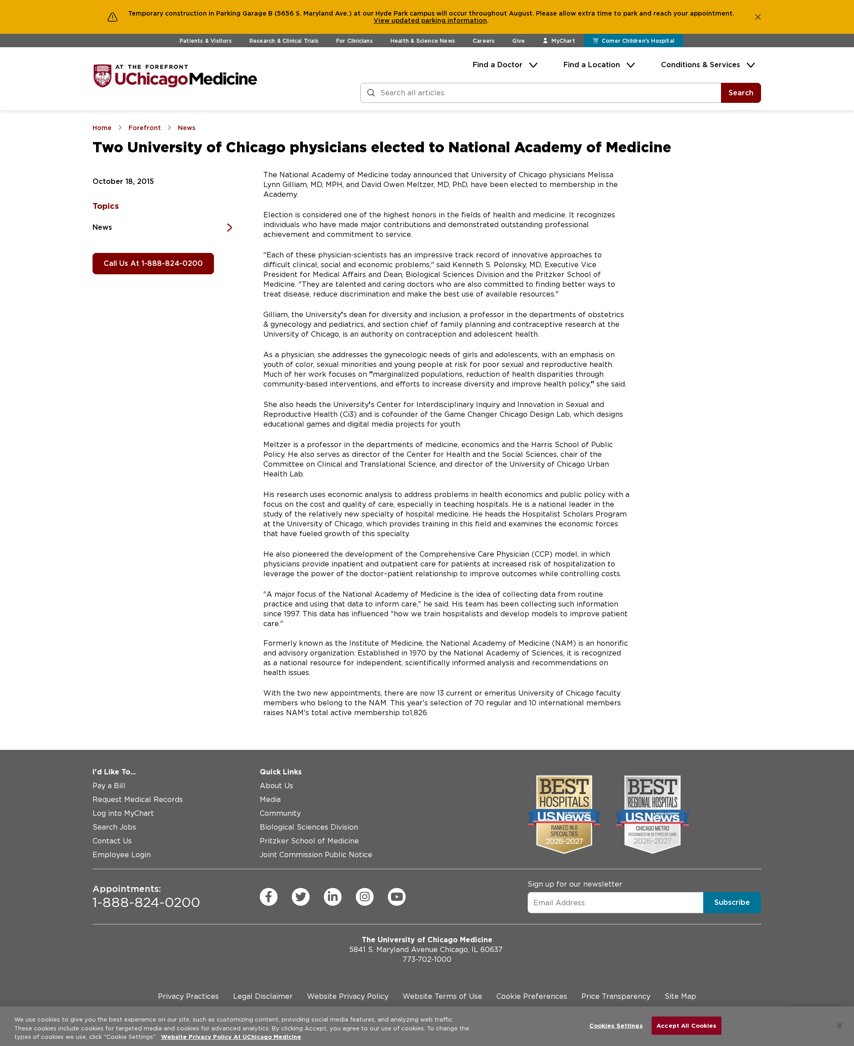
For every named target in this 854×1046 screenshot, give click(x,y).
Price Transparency (615, 996)
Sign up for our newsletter (575, 884)
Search (741, 93)
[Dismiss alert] (757, 16)
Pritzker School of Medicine (309, 841)
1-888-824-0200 (146, 896)
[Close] (840, 1025)
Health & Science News (423, 40)
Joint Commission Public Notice (316, 855)
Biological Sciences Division (309, 827)
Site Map (680, 996)
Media (270, 799)
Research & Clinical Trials (284, 40)
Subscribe (732, 902)
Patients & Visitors (206, 40)
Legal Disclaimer (263, 996)
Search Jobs (114, 827)
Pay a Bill (109, 785)
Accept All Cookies (686, 1025)
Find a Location (592, 65)
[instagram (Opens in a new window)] (365, 897)
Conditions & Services (700, 65)
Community (280, 813)
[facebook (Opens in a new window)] (269, 897)
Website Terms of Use (442, 996)
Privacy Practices (188, 996)
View (382, 20)
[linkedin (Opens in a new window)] (333, 897)
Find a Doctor (498, 65)
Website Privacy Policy (347, 996)
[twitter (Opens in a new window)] (301, 897)
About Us (276, 785)
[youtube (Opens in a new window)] (397, 897)
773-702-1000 (427, 959)
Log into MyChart (123, 813)
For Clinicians (354, 40)
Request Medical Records (138, 799)
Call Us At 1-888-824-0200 (153, 263)
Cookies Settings (616, 1025)
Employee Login (122, 855)
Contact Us (112, 841)
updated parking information (439, 20)
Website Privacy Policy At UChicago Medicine (231, 1037)
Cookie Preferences (531, 996)
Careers (484, 40)
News (102, 227)
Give (518, 40)
